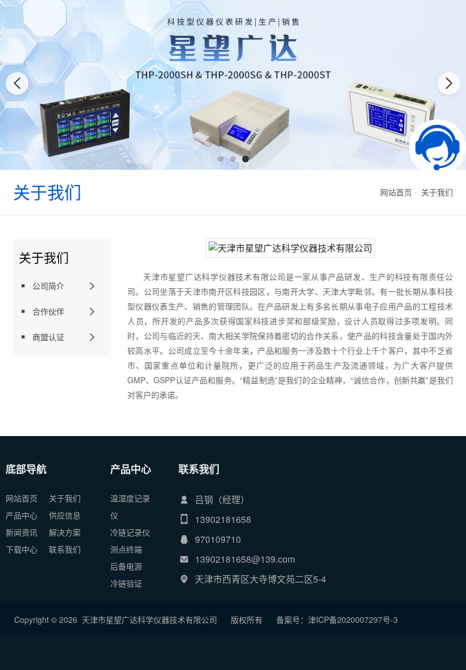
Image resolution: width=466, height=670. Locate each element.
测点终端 (126, 549)
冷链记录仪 (130, 532)
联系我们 (65, 549)
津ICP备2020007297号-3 (353, 619)
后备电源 (126, 566)
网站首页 (396, 192)
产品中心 (22, 515)
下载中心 (22, 549)
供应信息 (65, 515)
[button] (220, 159)
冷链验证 (126, 583)
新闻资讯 (22, 532)
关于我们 (437, 192)
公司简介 (48, 285)
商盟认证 (48, 336)
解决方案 (65, 532)
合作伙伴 (48, 311)
